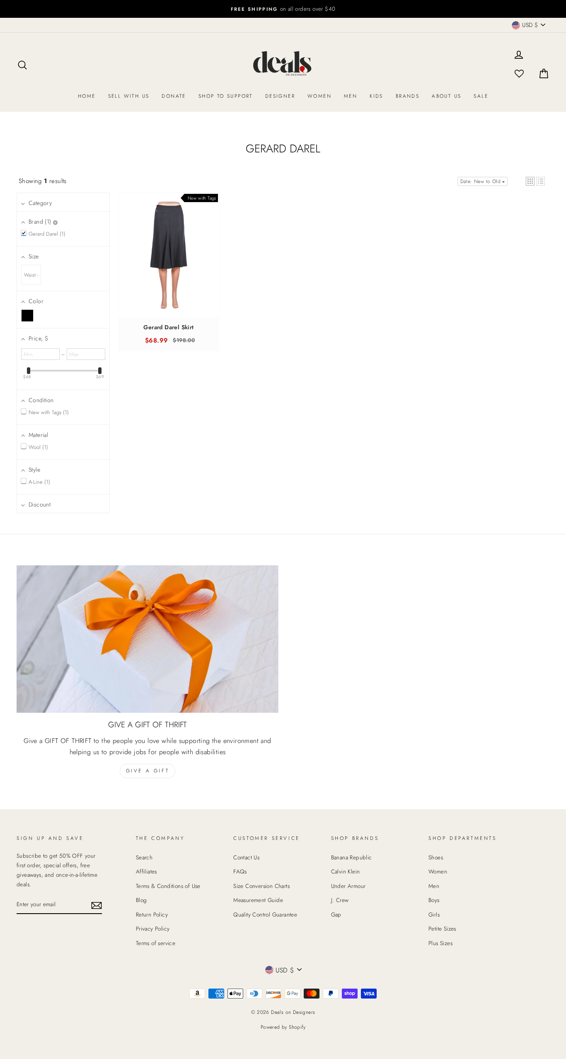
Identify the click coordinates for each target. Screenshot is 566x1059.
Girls (434, 914)
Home (87, 96)
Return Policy (152, 914)
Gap (336, 914)
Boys (434, 900)
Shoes (435, 857)
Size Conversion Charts (261, 886)
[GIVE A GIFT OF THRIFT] (147, 639)
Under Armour (348, 886)
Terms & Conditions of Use (168, 886)
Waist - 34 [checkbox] (31, 278)
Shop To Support (225, 96)
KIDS (376, 96)
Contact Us (246, 857)
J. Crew (340, 900)
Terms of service (155, 943)
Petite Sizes (442, 928)
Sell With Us (129, 96)
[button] (530, 181)
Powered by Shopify (283, 1027)
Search (144, 857)
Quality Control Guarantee (265, 914)
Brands (407, 96)
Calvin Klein (345, 871)
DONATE (174, 96)
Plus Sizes (440, 943)
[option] (283, 9)
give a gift (147, 770)
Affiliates (146, 871)
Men (350, 96)
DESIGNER (280, 96)
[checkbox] (27, 315)
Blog (141, 900)
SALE (481, 96)
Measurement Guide (258, 900)
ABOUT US (446, 96)
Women (319, 96)
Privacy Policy (153, 928)
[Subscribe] (96, 904)
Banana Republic (351, 857)
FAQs (240, 871)
